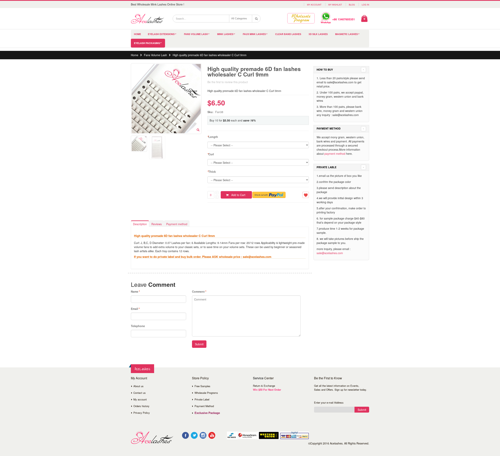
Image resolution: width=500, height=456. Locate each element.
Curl (210, 154)
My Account (314, 4)
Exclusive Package (207, 413)
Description (140, 224)
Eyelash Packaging (147, 43)
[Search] (256, 18)
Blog (352, 4)
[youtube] (211, 435)
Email (134, 309)
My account (140, 399)
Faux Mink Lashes (254, 34)
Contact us (139, 393)
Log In (365, 4)
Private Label (202, 399)
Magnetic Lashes (346, 34)
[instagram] (203, 435)
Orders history (141, 406)
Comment (198, 291)
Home (134, 55)
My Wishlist (335, 4)
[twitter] (194, 435)
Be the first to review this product (227, 82)
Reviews (156, 224)
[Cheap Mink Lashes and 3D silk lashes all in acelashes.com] (147, 18)
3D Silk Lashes (318, 34)
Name (134, 291)
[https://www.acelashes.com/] (152, 437)
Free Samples (202, 386)
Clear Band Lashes (288, 34)
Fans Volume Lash (196, 34)
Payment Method (204, 406)
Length (212, 137)
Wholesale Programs (206, 393)
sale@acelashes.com (330, 253)
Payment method (176, 224)
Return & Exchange (264, 386)
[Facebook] (185, 435)
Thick (211, 172)
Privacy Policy (141, 413)
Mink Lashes (225, 34)
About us (138, 386)
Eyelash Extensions (161, 34)
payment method (334, 154)
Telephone (138, 326)
